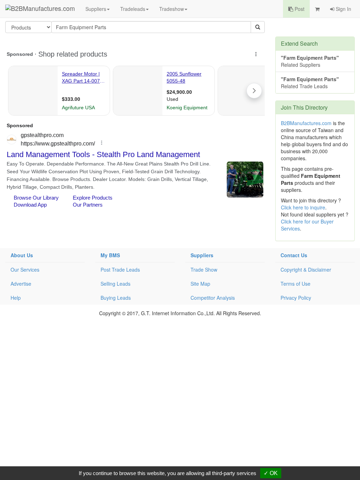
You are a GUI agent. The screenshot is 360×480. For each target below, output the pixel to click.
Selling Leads (115, 283)
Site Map (200, 283)
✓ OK (271, 473)
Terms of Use (295, 283)
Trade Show (204, 269)
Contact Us (294, 255)
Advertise (21, 283)
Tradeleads (132, 8)
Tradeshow (171, 8)
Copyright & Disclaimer (306, 269)
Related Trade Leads (310, 83)
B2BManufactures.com (306, 123)
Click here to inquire (303, 207)
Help (16, 297)
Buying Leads (116, 297)
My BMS (110, 255)
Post (298, 8)
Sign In (342, 8)
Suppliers (95, 8)
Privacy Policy (296, 297)
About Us (22, 255)
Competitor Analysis (213, 297)
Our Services (25, 269)
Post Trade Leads (120, 269)
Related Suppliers (310, 61)
